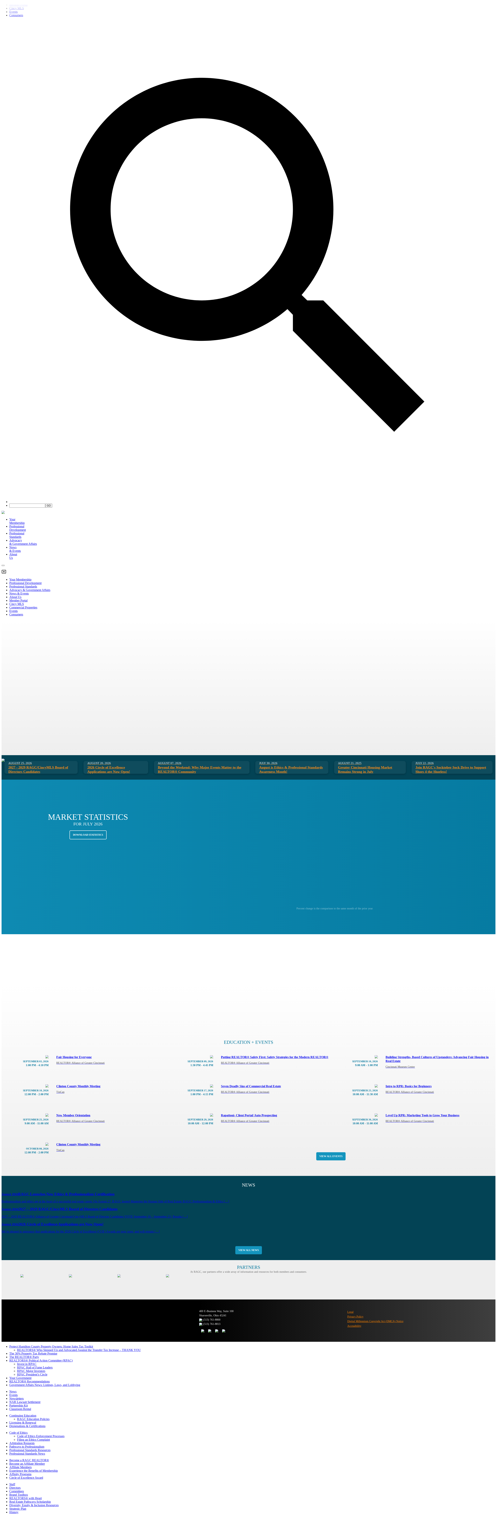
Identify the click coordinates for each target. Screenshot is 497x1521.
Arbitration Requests (22, 1443)
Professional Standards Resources (29, 1450)
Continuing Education (22, 1415)
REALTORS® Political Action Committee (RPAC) (41, 1360)
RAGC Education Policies (33, 1419)
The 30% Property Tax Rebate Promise (33, 1353)
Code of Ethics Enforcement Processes (40, 1436)
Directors (15, 1487)
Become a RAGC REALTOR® (29, 1460)
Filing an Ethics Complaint (33, 1439)
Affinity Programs (20, 1474)
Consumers (16, 614)
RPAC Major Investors (31, 1371)
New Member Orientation (80, 1118)
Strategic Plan (17, 1508)
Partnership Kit (18, 1405)
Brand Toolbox (18, 1494)
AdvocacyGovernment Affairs (23, 542)
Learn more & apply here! (426, 1509)
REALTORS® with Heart (25, 1498)
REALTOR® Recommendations (29, 1381)
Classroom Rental (20, 1409)
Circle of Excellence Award (26, 1477)
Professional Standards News (27, 1453)
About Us (15, 597)
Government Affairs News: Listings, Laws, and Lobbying (44, 1385)
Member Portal (18, 600)
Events (13, 611)
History (13, 1512)
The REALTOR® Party (24, 1357)
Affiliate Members (20, 1467)
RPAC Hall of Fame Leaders (35, 1367)
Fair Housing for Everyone (80, 1059)
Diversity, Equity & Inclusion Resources (34, 1505)
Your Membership (17, 521)
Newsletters (16, 1398)
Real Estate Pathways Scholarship (30, 1501)
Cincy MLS (16, 604)
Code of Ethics (18, 1432)
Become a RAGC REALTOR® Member (109, 91)
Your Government (20, 1378)
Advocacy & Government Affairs (29, 590)
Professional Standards (16, 535)
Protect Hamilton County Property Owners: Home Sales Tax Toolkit (51, 1346)
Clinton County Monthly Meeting (78, 1089)
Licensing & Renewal (22, 1422)
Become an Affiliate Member (161, 91)
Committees (16, 1491)
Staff (12, 1484)
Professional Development (17, 528)
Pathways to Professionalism (26, 1446)
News (13, 1391)
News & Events (19, 593)
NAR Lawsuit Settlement (24, 1402)
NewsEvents (15, 549)
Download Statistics (88, 834)
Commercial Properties (23, 607)
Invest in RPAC (26, 1364)
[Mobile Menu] (3, 565)
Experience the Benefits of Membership (33, 1470)
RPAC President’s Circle (32, 1374)
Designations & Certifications (27, 1426)
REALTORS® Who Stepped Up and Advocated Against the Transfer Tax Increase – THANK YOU (79, 1350)
